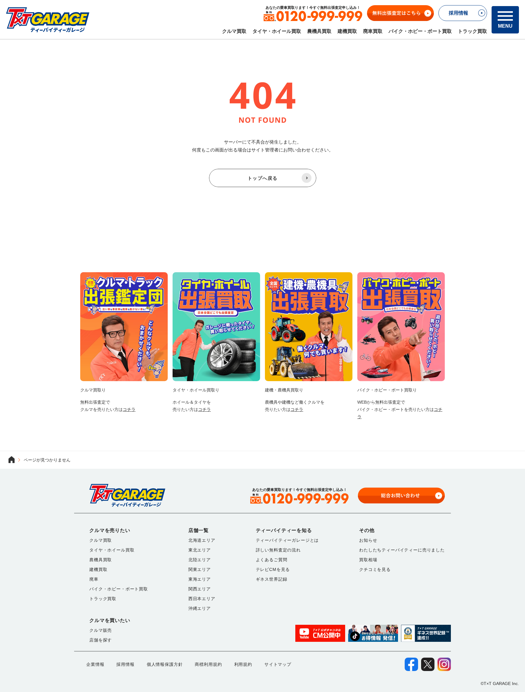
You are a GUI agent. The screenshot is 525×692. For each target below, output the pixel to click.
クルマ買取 (234, 31)
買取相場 (368, 559)
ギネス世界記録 (271, 579)
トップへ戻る (263, 178)
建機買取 (347, 31)
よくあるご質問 (271, 559)
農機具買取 (319, 31)
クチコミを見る (375, 569)
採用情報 (125, 664)
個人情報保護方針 (165, 664)
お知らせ (368, 540)
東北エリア (199, 550)
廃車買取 (373, 31)
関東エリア (199, 569)
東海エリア (199, 579)
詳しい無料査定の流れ (278, 550)
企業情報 (95, 664)
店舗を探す (100, 640)
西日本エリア (201, 598)
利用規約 (243, 664)
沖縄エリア (199, 608)
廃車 (93, 579)
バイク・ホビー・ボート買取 (420, 31)
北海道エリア (201, 540)
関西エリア (199, 588)
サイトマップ (277, 664)
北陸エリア (199, 559)
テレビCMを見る (273, 569)
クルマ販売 (100, 630)
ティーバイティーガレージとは (287, 540)
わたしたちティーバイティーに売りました (402, 550)
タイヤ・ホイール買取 (276, 31)
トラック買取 (472, 31)
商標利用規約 (208, 664)
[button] (505, 19)
